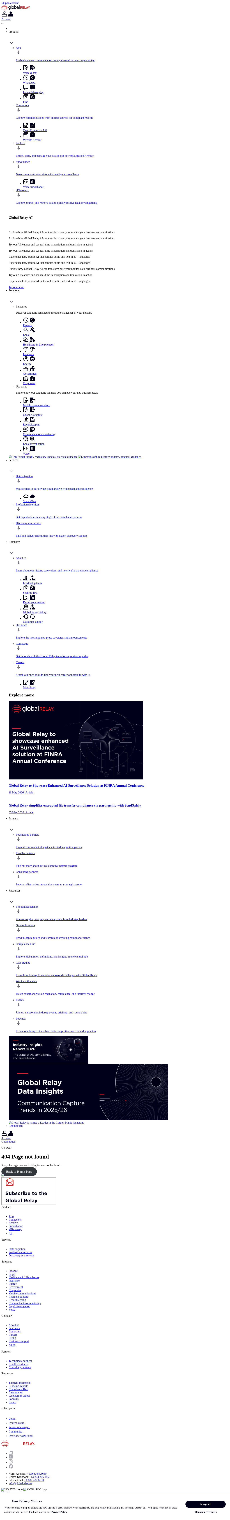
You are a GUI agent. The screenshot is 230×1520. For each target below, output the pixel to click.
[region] (115, 1506)
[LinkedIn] (11, 1453)
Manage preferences (206, 1512)
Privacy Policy (59, 1512)
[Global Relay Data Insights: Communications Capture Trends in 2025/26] (88, 1119)
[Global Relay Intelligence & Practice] (75, 456)
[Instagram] (11, 1462)
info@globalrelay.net (20, 1483)
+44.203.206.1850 (39, 1476)
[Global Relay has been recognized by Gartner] (46, 1122)
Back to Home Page (19, 1171)
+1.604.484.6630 (34, 1480)
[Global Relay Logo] (34, 1446)
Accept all (205, 1504)
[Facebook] (11, 1467)
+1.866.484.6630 (37, 1473)
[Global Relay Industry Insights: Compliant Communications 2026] (48, 1062)
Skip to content (10, 2)
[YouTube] (11, 1457)
